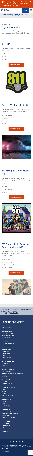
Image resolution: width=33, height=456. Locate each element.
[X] (19, 442)
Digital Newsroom (6, 425)
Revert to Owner (6, 337)
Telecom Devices (6, 415)
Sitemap (4, 401)
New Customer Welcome (8, 371)
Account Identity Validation (8, 335)
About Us (4, 389)
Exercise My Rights (6, 407)
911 (6, 313)
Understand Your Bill (7, 383)
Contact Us (4, 375)
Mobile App (5, 431)
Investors (4, 391)
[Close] (30, 2)
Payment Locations (6, 357)
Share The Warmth (6, 411)
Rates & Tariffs (5, 363)
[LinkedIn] (13, 442)
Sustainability (5, 347)
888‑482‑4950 (14, 313)
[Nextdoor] (16, 442)
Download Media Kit (16, 64)
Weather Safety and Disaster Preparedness (12, 373)
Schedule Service (7, 331)
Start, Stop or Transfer (7, 333)
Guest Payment (5, 351)
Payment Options (6, 355)
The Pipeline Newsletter (7, 377)
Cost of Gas (4, 365)
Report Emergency (7, 327)
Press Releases (5, 423)
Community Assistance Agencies (10, 413)
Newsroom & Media (8, 16)
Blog (3, 427)
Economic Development (7, 395)
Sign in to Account (6, 353)
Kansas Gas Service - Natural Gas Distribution (15, 14)
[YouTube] (22, 442)
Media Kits (17, 16)
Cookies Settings (6, 450)
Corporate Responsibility (8, 345)
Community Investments (8, 343)
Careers (4, 393)
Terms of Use (5, 403)
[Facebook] (10, 442)
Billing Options (5, 381)
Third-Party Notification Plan (9, 417)
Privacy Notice (5, 405)
